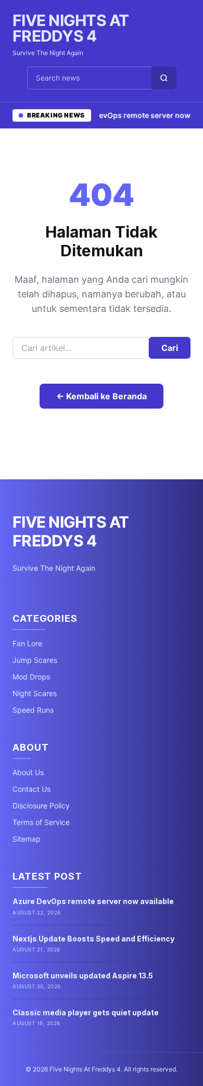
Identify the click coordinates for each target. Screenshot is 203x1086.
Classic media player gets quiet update (85, 1012)
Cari (169, 348)
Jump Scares (34, 660)
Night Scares (34, 693)
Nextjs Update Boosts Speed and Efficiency (93, 938)
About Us (28, 772)
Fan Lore (27, 643)
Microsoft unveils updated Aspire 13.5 (82, 975)
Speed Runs (33, 709)
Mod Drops (31, 676)
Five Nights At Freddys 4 (70, 28)
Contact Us (31, 788)
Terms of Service (41, 822)
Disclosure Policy (41, 805)
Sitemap (26, 838)
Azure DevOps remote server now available (93, 901)
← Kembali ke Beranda (101, 396)
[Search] (163, 78)
